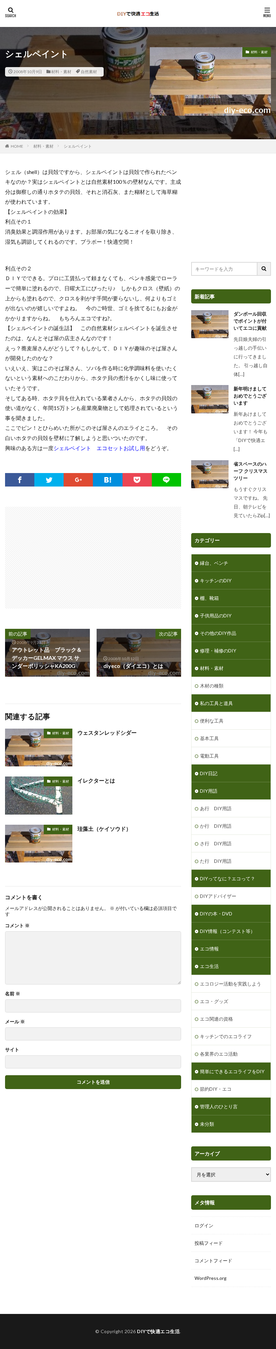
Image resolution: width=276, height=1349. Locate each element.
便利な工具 (211, 721)
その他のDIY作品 (218, 633)
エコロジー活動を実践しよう (230, 984)
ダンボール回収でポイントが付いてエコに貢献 (250, 321)
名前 (12, 993)
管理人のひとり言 (219, 1106)
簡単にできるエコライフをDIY (232, 1071)
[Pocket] (137, 480)
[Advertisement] (65, 554)
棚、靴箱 (209, 598)
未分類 (207, 1124)
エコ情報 (209, 948)
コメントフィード (213, 1260)
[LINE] (166, 480)
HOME (17, 146)
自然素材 (89, 71)
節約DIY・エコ (216, 1089)
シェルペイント (78, 146)
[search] (264, 269)
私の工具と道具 (216, 703)
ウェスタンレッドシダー (107, 732)
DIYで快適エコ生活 (158, 1331)
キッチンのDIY (216, 580)
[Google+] (78, 480)
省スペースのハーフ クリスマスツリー (251, 471)
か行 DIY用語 (216, 826)
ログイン (204, 1225)
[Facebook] (19, 480)
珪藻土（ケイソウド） (104, 828)
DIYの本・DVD (216, 913)
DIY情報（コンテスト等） (227, 931)
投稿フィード (209, 1243)
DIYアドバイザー (218, 896)
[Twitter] (49, 480)
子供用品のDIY (216, 615)
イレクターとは (96, 780)
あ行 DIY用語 (216, 808)
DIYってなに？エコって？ (227, 878)
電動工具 (209, 756)
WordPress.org (211, 1278)
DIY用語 (208, 791)
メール (15, 1021)
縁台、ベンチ (214, 563)
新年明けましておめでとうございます (250, 396)
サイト (12, 1049)
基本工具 (209, 738)
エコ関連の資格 (216, 1019)
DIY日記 (208, 773)
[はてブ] (107, 480)
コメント (17, 925)
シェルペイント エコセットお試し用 (99, 448)
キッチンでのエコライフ (226, 1036)
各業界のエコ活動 (219, 1054)
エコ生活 (209, 966)
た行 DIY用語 (216, 861)
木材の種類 (211, 685)
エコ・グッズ (214, 1001)
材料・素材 (61, 71)
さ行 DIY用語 (216, 843)
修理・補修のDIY (218, 650)
